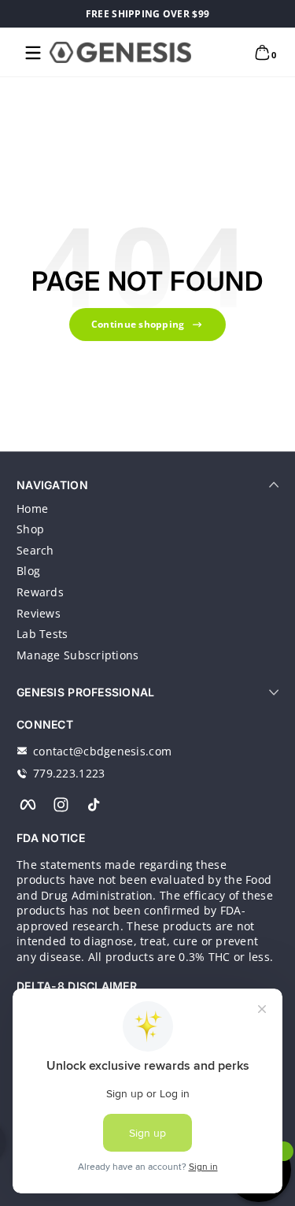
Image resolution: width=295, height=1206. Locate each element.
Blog (28, 570)
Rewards (40, 591)
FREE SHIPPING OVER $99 (147, 13)
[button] (261, 53)
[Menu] (33, 52)
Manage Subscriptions (78, 655)
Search (35, 550)
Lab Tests (42, 633)
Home (32, 508)
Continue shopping (138, 324)
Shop (30, 528)
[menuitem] (147, 509)
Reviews (39, 613)
